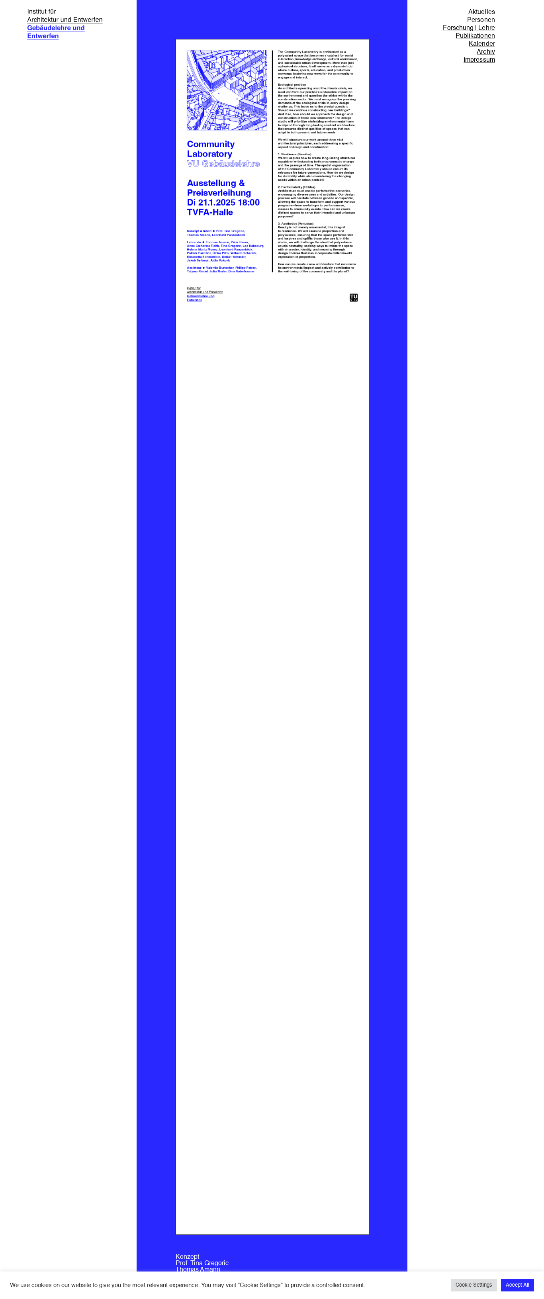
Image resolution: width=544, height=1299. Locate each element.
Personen (481, 20)
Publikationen (475, 36)
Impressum (479, 60)
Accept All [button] (517, 1285)
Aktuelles (481, 12)
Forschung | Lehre (469, 28)
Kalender (482, 44)
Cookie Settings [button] (474, 1285)
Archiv (486, 52)
